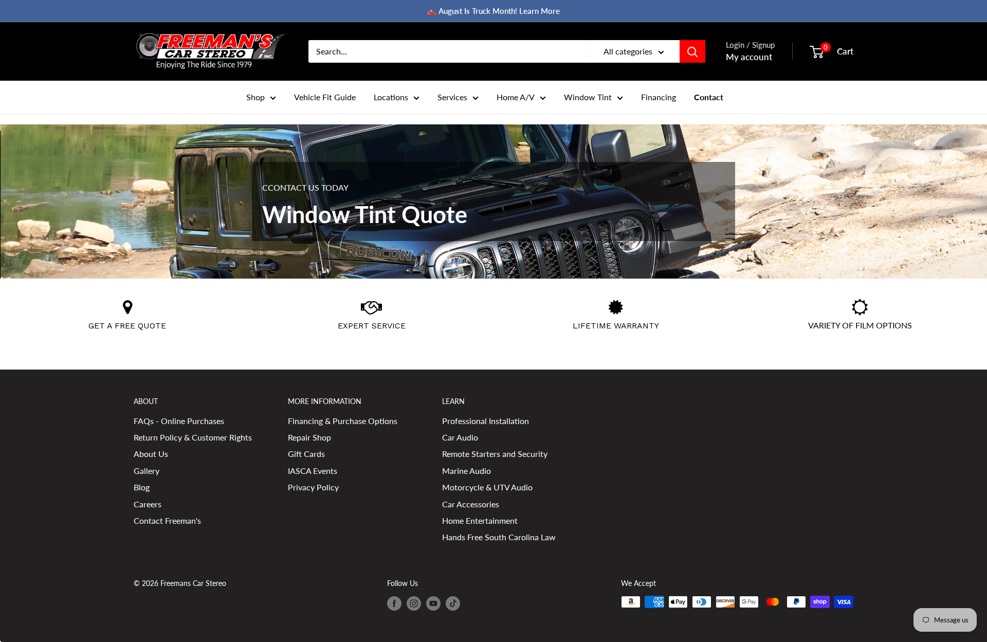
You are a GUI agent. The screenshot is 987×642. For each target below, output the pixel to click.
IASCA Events (312, 470)
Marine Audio (466, 470)
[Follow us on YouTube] (433, 603)
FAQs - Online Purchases (179, 421)
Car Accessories (470, 504)
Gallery (146, 470)
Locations (391, 97)
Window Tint (588, 97)
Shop (255, 97)
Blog (142, 487)
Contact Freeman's (167, 520)
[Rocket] (371, 310)
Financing (658, 97)
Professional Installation (485, 421)
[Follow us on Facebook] (394, 603)
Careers (147, 504)
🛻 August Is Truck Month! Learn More (493, 10)
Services (452, 97)
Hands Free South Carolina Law (499, 537)
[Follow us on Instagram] (414, 603)
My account (749, 56)
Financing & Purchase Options (342, 421)
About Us (151, 453)
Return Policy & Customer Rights (193, 437)
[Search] (692, 51)
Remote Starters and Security (494, 453)
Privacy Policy (313, 487)
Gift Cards (306, 453)
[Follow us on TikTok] (453, 603)
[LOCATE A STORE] (127, 310)
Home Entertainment (480, 520)
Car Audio (460, 437)
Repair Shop (309, 437)
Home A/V (516, 97)
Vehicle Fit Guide (325, 97)
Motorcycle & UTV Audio (487, 487)
